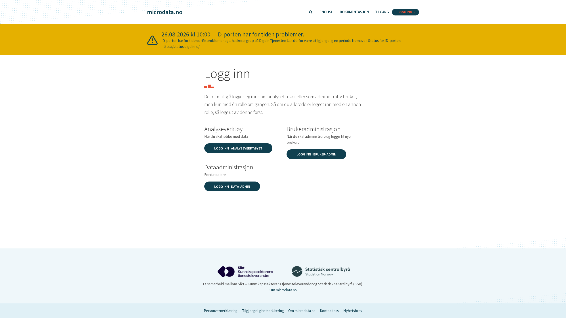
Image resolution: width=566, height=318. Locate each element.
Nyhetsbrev (352, 310)
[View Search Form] (310, 12)
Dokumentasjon (354, 11)
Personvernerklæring (220, 310)
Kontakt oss (329, 310)
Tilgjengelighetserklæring (263, 310)
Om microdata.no (283, 290)
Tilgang (382, 11)
